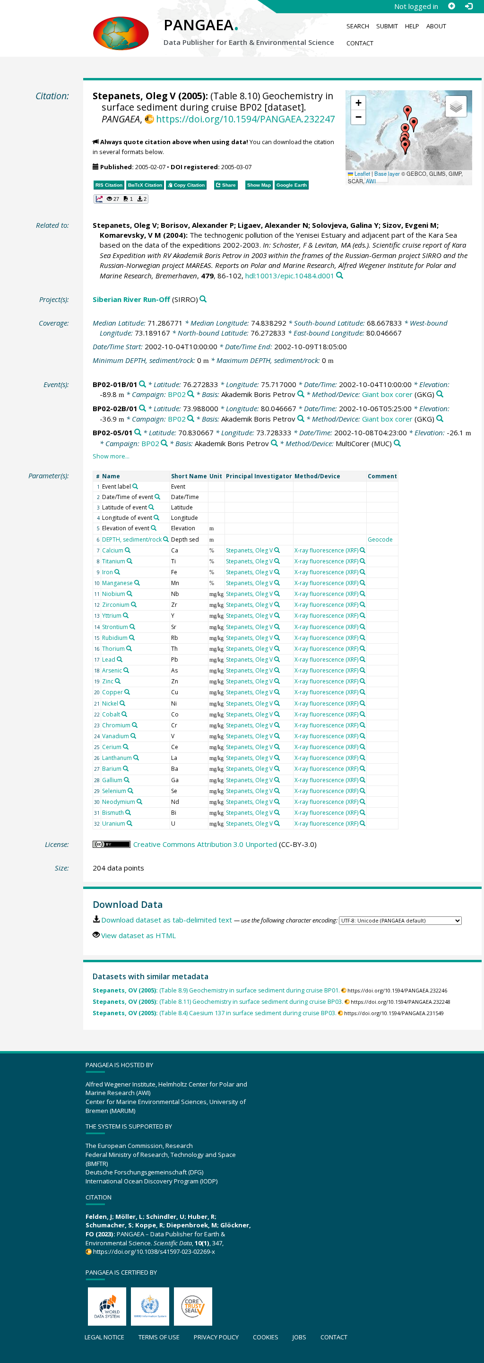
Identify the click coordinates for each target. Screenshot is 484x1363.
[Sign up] (451, 6)
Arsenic (112, 670)
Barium (111, 769)
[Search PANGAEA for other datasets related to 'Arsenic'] (126, 670)
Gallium (112, 780)
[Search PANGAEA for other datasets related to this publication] (339, 275)
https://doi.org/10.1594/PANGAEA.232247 (245, 118)
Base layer (387, 173)
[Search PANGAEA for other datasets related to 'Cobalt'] (124, 714)
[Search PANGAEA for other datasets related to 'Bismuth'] (128, 812)
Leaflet (361, 173)
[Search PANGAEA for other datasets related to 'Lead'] (119, 659)
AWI (371, 181)
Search (357, 26)
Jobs (299, 1337)
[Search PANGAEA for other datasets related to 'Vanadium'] (133, 736)
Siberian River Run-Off (131, 299)
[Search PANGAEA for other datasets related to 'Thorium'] (129, 648)
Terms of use (159, 1337)
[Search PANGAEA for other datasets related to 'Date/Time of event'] (157, 497)
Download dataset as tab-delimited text (166, 919)
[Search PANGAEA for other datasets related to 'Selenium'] (130, 791)
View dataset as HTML (138, 935)
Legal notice (104, 1337)
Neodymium (118, 802)
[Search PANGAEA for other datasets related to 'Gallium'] (127, 780)
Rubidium (115, 638)
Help (412, 26)
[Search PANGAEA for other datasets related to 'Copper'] (127, 692)
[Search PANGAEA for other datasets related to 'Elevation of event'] (153, 528)
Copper (112, 692)
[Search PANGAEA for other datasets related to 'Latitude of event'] (151, 507)
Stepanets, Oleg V (134, 95)
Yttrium (111, 616)
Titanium (113, 561)
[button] (407, 113)
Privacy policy (216, 1337)
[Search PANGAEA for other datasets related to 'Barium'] (126, 768)
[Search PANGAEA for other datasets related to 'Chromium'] (135, 725)
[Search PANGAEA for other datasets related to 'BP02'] (190, 394)
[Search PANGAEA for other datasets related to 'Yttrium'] (126, 615)
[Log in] (468, 6)
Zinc (107, 681)
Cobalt (111, 714)
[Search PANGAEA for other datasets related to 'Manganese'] (137, 583)
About (436, 26)
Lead (108, 660)
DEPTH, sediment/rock (132, 539)
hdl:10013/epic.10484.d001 (290, 275)
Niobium (113, 594)
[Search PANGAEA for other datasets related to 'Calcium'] (127, 550)
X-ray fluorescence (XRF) (326, 550)
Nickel (110, 703)
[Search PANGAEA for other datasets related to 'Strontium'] (132, 627)
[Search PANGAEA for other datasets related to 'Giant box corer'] (439, 394)
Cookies (265, 1337)
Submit (387, 26)
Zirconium (116, 605)
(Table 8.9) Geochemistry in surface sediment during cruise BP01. (216, 990)
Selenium (114, 791)
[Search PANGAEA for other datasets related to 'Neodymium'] (139, 801)
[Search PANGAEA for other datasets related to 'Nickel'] (122, 703)
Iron (107, 572)
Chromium (116, 725)
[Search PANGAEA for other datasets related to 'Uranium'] (129, 823)
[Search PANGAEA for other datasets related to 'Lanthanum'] (136, 757)
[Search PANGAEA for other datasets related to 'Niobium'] (129, 593)
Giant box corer (387, 394)
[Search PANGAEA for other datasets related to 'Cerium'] (126, 747)
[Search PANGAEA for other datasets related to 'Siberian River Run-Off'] (203, 299)
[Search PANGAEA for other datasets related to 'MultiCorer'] (397, 443)
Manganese (117, 583)
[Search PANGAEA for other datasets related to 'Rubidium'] (132, 637)
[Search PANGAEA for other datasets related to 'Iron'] (117, 572)
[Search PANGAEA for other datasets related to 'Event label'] (135, 486)
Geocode (380, 539)
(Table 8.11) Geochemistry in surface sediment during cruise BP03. (218, 1002)
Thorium (113, 649)
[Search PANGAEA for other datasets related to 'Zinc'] (118, 681)
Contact (359, 43)
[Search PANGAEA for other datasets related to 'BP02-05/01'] (137, 432)
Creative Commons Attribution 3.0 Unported (205, 844)
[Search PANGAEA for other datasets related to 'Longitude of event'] (156, 517)
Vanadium (115, 736)
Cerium (111, 747)
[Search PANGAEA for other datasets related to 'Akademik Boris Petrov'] (300, 394)
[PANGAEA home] (121, 24)
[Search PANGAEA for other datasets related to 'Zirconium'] (134, 604)
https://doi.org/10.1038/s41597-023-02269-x (154, 1251)
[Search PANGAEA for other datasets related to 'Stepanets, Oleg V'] (277, 550)
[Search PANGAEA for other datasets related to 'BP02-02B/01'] (142, 408)
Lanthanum (117, 758)
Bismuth (113, 813)
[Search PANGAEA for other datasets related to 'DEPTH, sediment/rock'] (166, 539)
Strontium (115, 627)
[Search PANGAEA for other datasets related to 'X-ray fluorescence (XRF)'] (362, 550)
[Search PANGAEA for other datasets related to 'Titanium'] (129, 561)
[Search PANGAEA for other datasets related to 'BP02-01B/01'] (142, 384)
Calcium (112, 550)
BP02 (177, 394)
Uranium (113, 824)
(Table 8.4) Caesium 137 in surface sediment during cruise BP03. (215, 1013)
